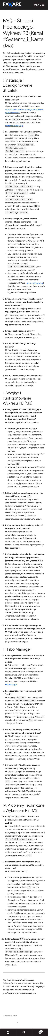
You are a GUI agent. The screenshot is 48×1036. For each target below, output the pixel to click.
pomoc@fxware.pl (35, 283)
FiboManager (11, 684)
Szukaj (24, 1032)
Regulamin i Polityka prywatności (17, 1018)
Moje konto (8, 1032)
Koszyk (37, 1030)
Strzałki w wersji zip (14, 126)
